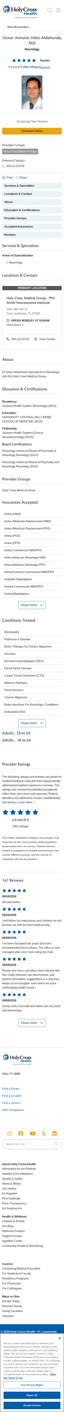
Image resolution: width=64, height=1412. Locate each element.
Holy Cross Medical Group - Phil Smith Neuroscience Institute (31, 300)
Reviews (10, 234)
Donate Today (11, 1301)
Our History (9, 1188)
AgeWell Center (12, 1240)
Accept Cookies (32, 1405)
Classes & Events (13, 1221)
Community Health (14, 1245)
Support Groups (12, 1236)
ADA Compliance (13, 1110)
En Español (9, 1193)
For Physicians (11, 1283)
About (8, 202)
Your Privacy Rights (32, 1385)
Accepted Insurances (18, 226)
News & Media (11, 1183)
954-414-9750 (15, 166)
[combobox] (32, 1144)
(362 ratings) (31, 66)
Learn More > (26, 802)
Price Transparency (14, 1203)
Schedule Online (32, 131)
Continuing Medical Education (21, 1268)
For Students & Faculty (16, 1273)
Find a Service (11, 1102)
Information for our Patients (19, 1168)
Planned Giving (12, 1306)
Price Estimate (11, 1198)
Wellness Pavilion (13, 1231)
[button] (59, 9)
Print (9, 177)
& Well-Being (34, 1245)
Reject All (32, 1395)
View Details (47, 339)
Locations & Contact (18, 193)
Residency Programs (15, 1278)
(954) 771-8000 (11, 1074)
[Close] (60, 1338)
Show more (29, 605)
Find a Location (12, 1095)
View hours (14, 324)
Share (23, 177)
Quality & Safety (12, 1178)
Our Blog (7, 1226)
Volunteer (8, 1316)
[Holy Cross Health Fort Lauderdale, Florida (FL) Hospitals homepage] (20, 19)
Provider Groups (15, 218)
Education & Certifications (22, 210)
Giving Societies (12, 1311)
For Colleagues (12, 1288)
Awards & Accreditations (17, 1173)
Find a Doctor (10, 1088)
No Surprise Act (12, 1208)
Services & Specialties (19, 185)
